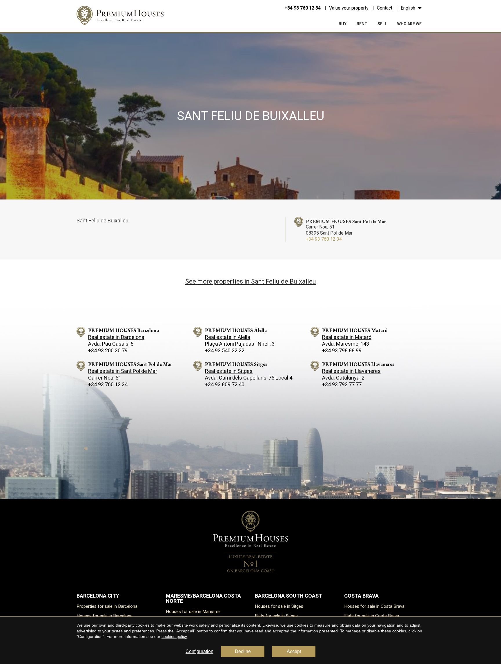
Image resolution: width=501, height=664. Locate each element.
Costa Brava (361, 596)
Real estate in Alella (227, 337)
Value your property (349, 8)
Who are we (409, 24)
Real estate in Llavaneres (351, 371)
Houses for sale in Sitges (279, 606)
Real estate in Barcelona (116, 337)
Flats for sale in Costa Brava (371, 616)
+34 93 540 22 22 (224, 351)
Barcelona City (98, 596)
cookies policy (174, 636)
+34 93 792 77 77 (342, 385)
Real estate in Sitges (229, 371)
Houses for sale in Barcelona (104, 616)
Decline (243, 651)
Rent (362, 24)
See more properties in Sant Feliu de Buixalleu (250, 281)
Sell (382, 24)
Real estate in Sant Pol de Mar (122, 371)
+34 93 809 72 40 (224, 385)
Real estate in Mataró (346, 337)
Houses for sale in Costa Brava (374, 606)
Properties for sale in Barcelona (107, 606)
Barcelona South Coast (288, 596)
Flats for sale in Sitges (276, 616)
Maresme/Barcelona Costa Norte (203, 598)
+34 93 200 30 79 (108, 351)
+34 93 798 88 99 (342, 351)
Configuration (199, 651)
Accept (294, 651)
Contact (384, 8)
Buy (342, 24)
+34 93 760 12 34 (302, 8)
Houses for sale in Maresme (193, 611)
